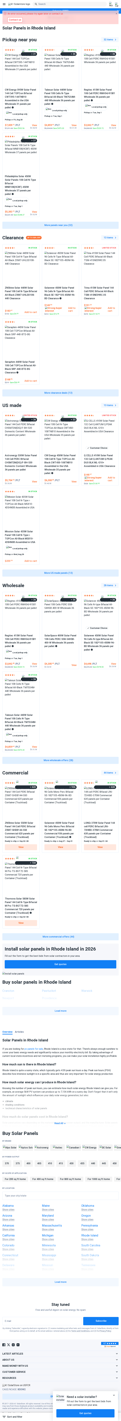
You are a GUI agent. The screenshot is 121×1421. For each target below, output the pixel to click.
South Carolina (90, 1245)
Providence (49, 998)
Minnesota (49, 1245)
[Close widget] (114, 1395)
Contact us (15, 19)
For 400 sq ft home (42, 1179)
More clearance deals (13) (58, 392)
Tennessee (88, 1265)
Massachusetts (52, 1225)
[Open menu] (4, 4)
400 (28, 1163)
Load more (60, 1010)
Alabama (8, 1205)
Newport (8, 998)
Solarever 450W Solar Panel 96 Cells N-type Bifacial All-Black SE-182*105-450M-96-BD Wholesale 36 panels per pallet (99, 642)
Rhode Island (89, 1235)
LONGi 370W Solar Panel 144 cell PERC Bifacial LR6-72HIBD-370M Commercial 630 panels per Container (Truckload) (99, 830)
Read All (58, 1123)
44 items (108, 772)
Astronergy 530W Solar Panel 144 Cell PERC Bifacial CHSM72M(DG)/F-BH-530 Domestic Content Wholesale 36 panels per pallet (21, 462)
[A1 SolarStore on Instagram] (13, 1344)
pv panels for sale (33, 1048)
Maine (46, 1205)
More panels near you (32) (58, 225)
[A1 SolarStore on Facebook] (3, 1344)
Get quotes (60, 964)
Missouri (47, 1265)
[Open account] (111, 4)
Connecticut (10, 1255)
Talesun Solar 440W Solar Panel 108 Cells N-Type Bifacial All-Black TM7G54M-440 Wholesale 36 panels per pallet (60, 96)
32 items (108, 39)
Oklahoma (87, 1205)
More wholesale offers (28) (58, 760)
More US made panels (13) (58, 573)
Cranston (8, 991)
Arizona (7, 1215)
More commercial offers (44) (58, 936)
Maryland (48, 1215)
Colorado (8, 1245)
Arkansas (8, 1225)
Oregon (86, 1215)
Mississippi (49, 1255)
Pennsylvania (89, 1225)
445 (104, 1163)
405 (39, 1163)
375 (18, 1163)
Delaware (8, 1265)
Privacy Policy (105, 1331)
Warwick (86, 991)
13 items (108, 237)
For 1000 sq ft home (99, 1179)
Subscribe (101, 1320)
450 (115, 1163)
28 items (108, 585)
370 (7, 1163)
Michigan (47, 1235)
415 (61, 1163)
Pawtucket (49, 991)
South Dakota (90, 1255)
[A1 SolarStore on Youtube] (18, 1344)
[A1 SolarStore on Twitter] (8, 1344)
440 (93, 1163)
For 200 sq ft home (15, 1179)
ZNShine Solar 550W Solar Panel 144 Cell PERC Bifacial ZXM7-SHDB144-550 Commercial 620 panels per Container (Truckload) (20, 830)
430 (71, 1163)
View (21, 847)
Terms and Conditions (80, 1331)
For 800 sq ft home (70, 1179)
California (8, 1235)
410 (50, 1163)
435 (82, 1163)
